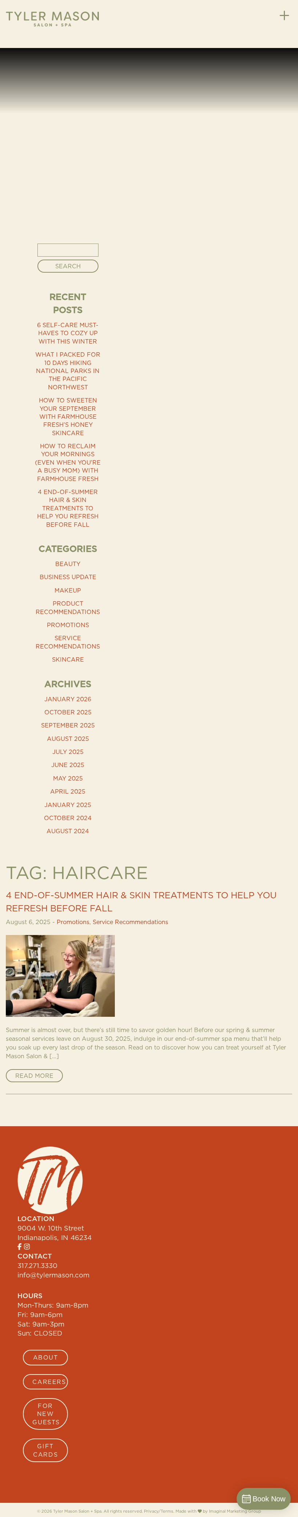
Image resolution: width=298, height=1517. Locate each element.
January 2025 (67, 805)
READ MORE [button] (34, 1076)
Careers (49, 1382)
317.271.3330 (37, 1265)
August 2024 (68, 831)
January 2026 (67, 699)
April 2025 (67, 791)
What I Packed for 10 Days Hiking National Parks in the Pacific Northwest (67, 370)
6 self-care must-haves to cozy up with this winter (67, 333)
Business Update (68, 577)
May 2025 (68, 778)
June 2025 (67, 765)
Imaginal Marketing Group (235, 1511)
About (45, 1357)
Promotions (68, 625)
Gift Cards (45, 1450)
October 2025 (68, 712)
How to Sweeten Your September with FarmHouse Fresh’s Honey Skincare (68, 416)
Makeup (68, 590)
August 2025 (68, 739)
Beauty (67, 564)
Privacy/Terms (158, 1511)
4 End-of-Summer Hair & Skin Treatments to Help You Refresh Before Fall (67, 508)
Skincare (68, 659)
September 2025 (68, 725)
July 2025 (68, 752)
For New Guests (46, 1414)
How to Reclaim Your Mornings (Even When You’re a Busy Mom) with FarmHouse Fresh (68, 462)
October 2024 (68, 818)
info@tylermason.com (53, 1275)
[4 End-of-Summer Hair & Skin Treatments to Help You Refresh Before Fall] (149, 976)
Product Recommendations (68, 607)
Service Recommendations (68, 642)
